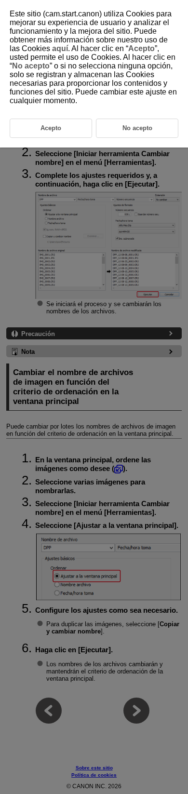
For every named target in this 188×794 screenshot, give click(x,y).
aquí (60, 48)
